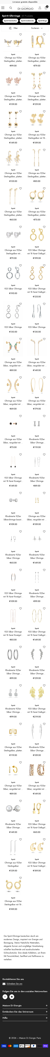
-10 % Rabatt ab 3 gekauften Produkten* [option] (25, 2)
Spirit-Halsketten (10, 21)
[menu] (2, 7)
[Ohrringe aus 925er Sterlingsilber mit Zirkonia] (13, 234)
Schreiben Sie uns (14, 983)
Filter (16, 28)
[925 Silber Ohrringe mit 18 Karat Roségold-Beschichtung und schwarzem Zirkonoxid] (13, 462)
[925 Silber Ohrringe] (13, 273)
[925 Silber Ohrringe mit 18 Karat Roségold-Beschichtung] (13, 616)
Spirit (13, 54)
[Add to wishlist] (20, 34)
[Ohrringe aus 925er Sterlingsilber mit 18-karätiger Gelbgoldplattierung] (37, 119)
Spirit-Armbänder (27, 21)
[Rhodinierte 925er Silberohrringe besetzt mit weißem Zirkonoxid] (13, 500)
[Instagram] (11, 996)
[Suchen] (10, 7)
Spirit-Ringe (42, 21)
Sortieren (35, 28)
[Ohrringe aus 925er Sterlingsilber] (13, 847)
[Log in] (39, 7)
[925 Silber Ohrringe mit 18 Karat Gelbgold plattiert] (37, 234)
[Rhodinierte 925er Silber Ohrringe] (37, 462)
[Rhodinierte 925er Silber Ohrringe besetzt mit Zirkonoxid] (37, 423)
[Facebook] (5, 996)
